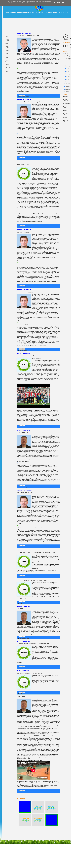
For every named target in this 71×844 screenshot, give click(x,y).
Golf (65, 107)
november (67, 58)
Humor (65, 110)
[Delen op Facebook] (23, 95)
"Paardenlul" (20, 608)
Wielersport (7, 67)
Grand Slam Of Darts (23, 164)
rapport (31, 268)
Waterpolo (7, 65)
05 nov (68, 74)
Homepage (39, 794)
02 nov (68, 79)
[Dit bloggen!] (20, 95)
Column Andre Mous (23, 159)
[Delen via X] (22, 95)
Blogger (43, 836)
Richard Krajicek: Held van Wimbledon (28, 35)
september (68, 84)
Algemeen (21, 667)
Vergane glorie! (21, 696)
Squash (6, 60)
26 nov (68, 65)
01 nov (68, 81)
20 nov (68, 66)
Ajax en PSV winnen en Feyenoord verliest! (29, 673)
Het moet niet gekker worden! (25, 492)
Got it (62, 2)
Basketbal (7, 39)
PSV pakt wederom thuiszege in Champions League (32, 580)
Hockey (6, 49)
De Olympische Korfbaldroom (25, 292)
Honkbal (6, 50)
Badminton (7, 37)
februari (67, 89)
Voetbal (21, 427)
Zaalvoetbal (7, 70)
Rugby (6, 57)
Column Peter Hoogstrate (24, 487)
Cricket (6, 43)
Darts (21, 226)
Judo (6, 51)
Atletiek (6, 36)
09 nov (68, 71)
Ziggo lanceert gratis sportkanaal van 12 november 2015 (33, 643)
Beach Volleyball (8, 40)
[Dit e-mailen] (19, 95)
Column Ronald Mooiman (24, 96)
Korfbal (6, 53)
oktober (67, 83)
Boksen (6, 42)
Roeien (6, 56)
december (67, 56)
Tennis (6, 61)
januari (67, 91)
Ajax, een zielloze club (23, 232)
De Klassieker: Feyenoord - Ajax (26, 356)
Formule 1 (7, 46)
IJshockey (7, 68)
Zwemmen (66, 121)
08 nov (68, 73)
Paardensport (7, 54)
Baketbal (65, 99)
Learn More (57, 2)
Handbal (6, 47)
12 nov (68, 69)
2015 (66, 55)
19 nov (68, 68)
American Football (8, 35)
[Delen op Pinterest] (24, 95)
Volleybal (7, 64)
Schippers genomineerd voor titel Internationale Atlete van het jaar (36, 552)
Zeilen (6, 71)
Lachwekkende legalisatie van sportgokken (29, 102)
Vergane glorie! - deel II (23, 432)
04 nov (68, 76)
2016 (66, 53)
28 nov (68, 59)
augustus (67, 86)
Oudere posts (57, 794)
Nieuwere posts (20, 794)
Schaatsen (7, 58)
